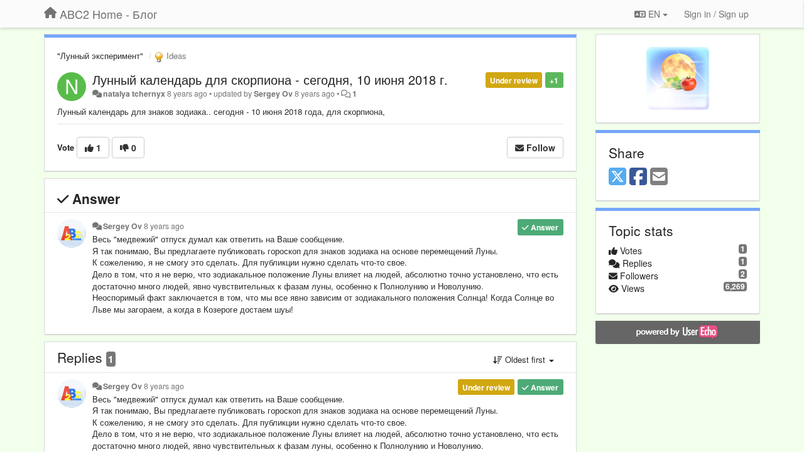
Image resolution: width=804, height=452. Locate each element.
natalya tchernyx (134, 93)
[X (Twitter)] (617, 177)
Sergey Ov (273, 93)
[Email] (659, 177)
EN (654, 14)
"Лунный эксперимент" (100, 56)
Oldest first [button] (525, 359)
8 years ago (164, 226)
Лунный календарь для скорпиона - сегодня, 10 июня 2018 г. (270, 79)
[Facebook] (638, 177)
